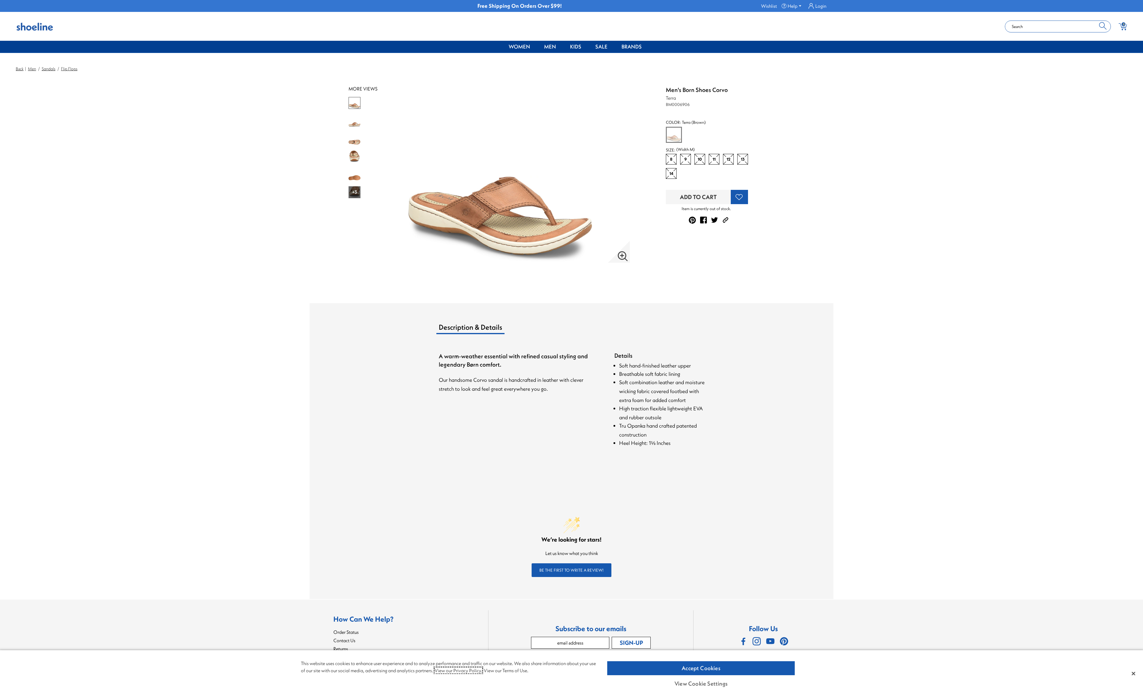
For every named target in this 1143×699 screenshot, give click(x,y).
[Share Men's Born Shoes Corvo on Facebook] (703, 220)
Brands (632, 46)
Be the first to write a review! (571, 570)
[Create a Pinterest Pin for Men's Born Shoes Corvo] (692, 220)
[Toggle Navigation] (534, 47)
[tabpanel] (573, 406)
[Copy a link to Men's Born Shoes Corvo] (725, 220)
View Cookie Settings (700, 683)
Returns (340, 649)
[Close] (1133, 673)
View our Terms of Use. (506, 670)
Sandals (48, 68)
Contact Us (344, 640)
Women (519, 46)
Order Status (346, 632)
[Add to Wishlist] (739, 197)
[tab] (485, 329)
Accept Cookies (701, 668)
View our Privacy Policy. (458, 670)
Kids (575, 46)
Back (20, 68)
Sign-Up (631, 642)
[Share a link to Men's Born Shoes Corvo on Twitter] (714, 220)
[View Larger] (623, 256)
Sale (601, 46)
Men (550, 46)
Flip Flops (69, 68)
